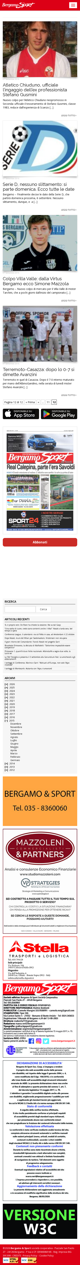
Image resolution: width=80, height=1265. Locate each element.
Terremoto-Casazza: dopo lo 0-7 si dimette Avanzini (38, 372)
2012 (12, 770)
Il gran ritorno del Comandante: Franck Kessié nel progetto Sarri (32, 642)
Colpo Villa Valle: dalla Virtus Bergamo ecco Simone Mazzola (36, 281)
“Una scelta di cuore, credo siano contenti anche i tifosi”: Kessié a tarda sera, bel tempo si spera (38, 630)
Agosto (14, 737)
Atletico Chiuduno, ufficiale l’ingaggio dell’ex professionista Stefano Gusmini (35, 89)
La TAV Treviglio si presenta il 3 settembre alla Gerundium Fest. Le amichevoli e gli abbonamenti (40, 658)
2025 (12, 687)
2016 (12, 717)
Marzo (13, 753)
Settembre (16, 733)
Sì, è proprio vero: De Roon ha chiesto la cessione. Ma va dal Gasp (33, 625)
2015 (12, 720)
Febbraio (15, 756)
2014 (12, 763)
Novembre (16, 727)
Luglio (13, 740)
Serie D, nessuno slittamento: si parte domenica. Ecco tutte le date (38, 187)
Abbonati (40, 542)
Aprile (13, 750)
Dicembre (15, 723)
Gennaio (15, 760)
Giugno (14, 743)
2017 (12, 714)
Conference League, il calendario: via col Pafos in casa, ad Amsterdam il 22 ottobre (39, 634)
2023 (12, 694)
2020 (12, 704)
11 (48, 402)
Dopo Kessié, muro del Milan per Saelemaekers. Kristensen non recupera (36, 638)
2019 (12, 707)
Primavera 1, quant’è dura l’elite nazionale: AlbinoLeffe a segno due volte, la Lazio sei (38, 652)
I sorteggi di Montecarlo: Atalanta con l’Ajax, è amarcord (28, 669)
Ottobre (14, 730)
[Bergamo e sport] (40, 801)
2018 (12, 710)
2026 (12, 684)
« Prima (30, 402)
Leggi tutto (68, 115)
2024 (12, 690)
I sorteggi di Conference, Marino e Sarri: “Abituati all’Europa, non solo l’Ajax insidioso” (37, 664)
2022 (12, 697)
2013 (12, 766)
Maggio (14, 747)
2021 (12, 700)
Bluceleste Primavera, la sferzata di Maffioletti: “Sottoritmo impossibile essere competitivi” (37, 647)
